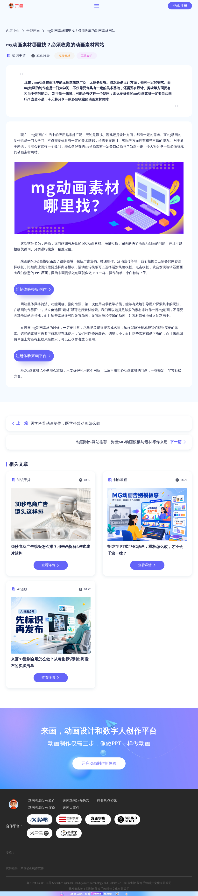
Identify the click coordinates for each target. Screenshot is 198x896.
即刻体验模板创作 (31, 289)
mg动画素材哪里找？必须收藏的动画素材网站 (81, 31)
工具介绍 (86, 55)
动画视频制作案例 (41, 808)
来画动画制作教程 (76, 801)
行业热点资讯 (107, 801)
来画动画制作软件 (32, 868)
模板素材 (64, 55)
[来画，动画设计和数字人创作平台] (99, 893)
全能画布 (33, 31)
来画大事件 (71, 808)
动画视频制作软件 (41, 801)
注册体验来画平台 (31, 356)
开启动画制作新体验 (99, 763)
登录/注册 (180, 5)
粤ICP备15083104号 (39, 883)
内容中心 (13, 31)
